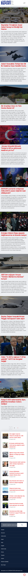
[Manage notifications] (24, 575)
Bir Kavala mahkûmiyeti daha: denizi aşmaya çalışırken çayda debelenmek (16, 445)
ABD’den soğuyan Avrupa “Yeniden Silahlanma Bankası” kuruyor (12, 276)
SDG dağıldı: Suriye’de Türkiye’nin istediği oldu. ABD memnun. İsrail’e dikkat (16, 435)
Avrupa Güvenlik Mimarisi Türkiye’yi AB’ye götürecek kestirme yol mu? (11, 148)
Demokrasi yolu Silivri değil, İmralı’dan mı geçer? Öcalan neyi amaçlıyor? (17, 512)
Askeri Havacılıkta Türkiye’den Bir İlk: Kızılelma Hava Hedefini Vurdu (13, 65)
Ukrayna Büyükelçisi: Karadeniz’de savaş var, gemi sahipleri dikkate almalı (16, 473)
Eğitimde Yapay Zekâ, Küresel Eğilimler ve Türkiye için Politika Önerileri (16, 454)
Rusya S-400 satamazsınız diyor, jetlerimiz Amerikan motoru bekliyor (13, 401)
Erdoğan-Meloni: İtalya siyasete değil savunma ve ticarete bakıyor (14, 234)
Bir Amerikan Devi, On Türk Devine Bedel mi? (11, 107)
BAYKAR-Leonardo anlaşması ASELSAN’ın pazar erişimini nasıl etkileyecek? (13, 191)
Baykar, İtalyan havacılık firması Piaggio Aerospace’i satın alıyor (13, 317)
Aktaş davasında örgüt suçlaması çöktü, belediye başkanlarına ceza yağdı (17, 463)
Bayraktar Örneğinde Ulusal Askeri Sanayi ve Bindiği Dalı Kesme (11, 27)
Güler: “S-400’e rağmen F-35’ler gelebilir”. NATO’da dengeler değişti (13, 359)
